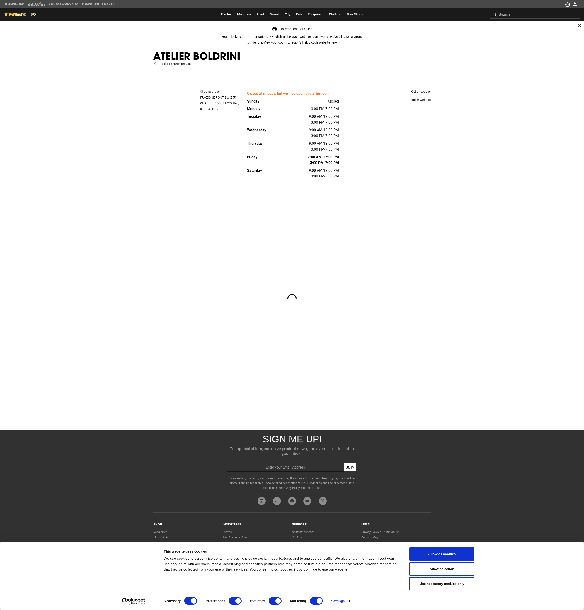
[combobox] (535, 14)
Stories (227, 532)
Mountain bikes (163, 537)
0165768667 (209, 109)
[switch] (235, 601)
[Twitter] (323, 501)
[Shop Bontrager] (63, 4)
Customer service (303, 532)
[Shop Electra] (37, 4)
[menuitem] (226, 14)
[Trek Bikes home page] (14, 4)
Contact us (299, 537)
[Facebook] (292, 501)
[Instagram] (262, 501)
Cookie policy (369, 537)
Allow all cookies (442, 554)
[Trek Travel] (98, 4)
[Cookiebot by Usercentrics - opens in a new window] (134, 601)
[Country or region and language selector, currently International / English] (567, 4)
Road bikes (160, 532)
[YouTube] (307, 501)
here (334, 42)
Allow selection (442, 569)
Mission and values (235, 537)
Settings (338, 601)
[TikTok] (277, 501)
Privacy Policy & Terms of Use (380, 532)
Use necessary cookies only (442, 584)
